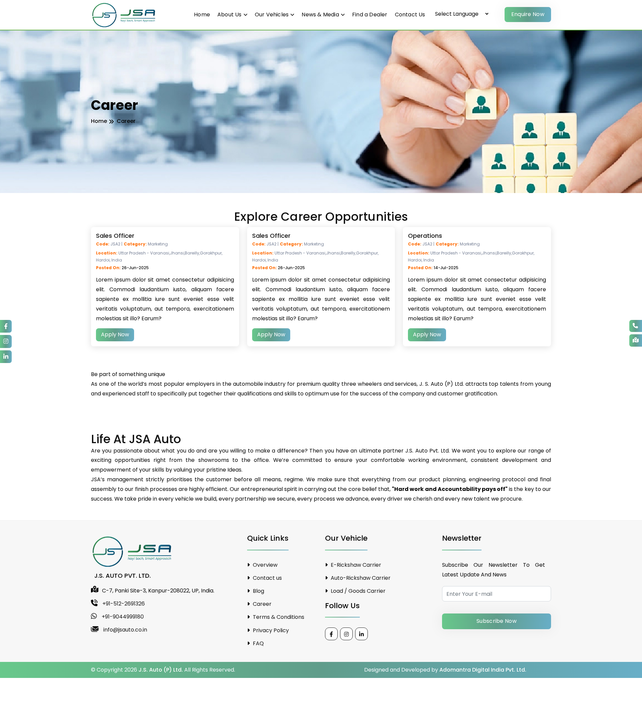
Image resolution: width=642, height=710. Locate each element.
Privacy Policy (270, 630)
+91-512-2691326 (123, 603)
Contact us (266, 578)
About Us (229, 14)
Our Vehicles (272, 14)
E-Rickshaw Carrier (355, 565)
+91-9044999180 (122, 616)
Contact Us (410, 14)
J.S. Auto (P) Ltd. (160, 670)
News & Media (320, 14)
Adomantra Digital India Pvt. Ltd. (482, 670)
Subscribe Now (496, 621)
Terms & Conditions (277, 617)
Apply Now (115, 334)
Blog (257, 591)
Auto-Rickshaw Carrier (360, 578)
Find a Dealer (370, 14)
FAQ (257, 643)
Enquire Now (527, 14)
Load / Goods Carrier (357, 591)
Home (202, 14)
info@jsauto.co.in (124, 630)
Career (261, 604)
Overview (264, 565)
